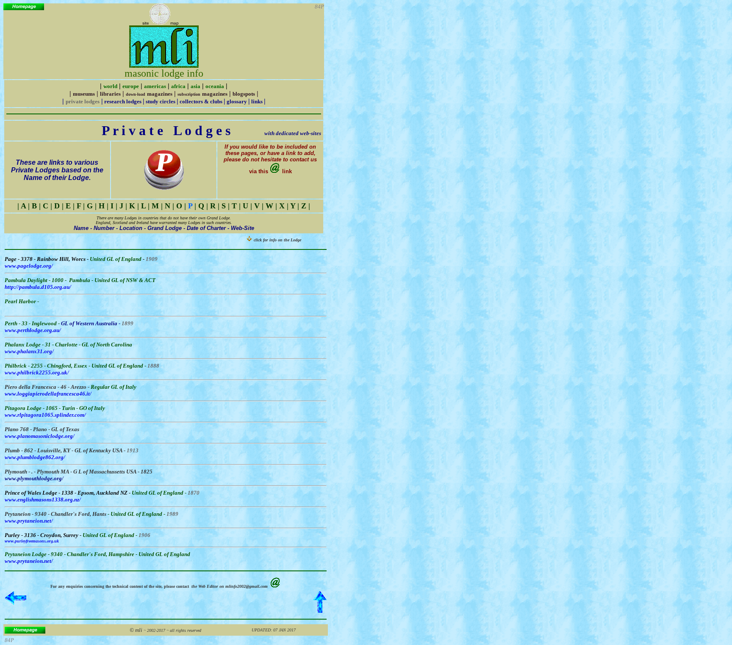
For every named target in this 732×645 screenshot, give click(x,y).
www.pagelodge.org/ (29, 266)
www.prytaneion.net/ (29, 521)
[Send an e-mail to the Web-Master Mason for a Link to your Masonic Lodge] (275, 171)
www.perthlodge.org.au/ (33, 330)
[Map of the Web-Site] (159, 23)
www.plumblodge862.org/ (35, 457)
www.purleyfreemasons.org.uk (32, 541)
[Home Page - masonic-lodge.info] (23, 7)
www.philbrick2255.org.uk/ (37, 372)
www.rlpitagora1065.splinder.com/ (45, 415)
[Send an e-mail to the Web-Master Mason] (275, 585)
